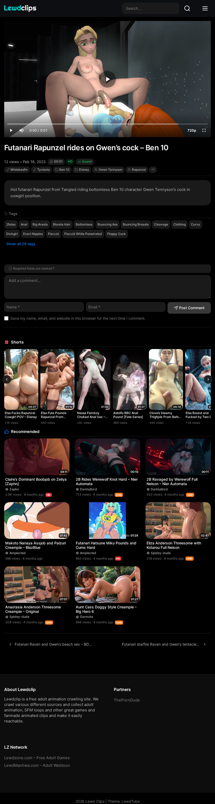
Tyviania (43, 169)
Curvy (195, 224)
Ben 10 (64, 169)
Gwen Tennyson (110, 169)
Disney (84, 169)
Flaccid (53, 234)
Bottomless (84, 224)
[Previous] (7, 379)
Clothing (179, 224)
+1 (153, 169)
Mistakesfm (19, 169)
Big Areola (40, 224)
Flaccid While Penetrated (83, 234)
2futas (10, 224)
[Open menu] (205, 8)
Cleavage (161, 224)
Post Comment (192, 307)
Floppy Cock (116, 234)
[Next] (208, 379)
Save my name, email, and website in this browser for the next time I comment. (78, 318)
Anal (24, 224)
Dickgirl (12, 234)
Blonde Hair (62, 224)
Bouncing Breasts (136, 224)
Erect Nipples (33, 234)
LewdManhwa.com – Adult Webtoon (37, 765)
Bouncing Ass (107, 224)
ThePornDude (127, 700)
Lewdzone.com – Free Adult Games (37, 757)
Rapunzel (139, 169)
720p (191, 130)
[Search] (187, 8)
